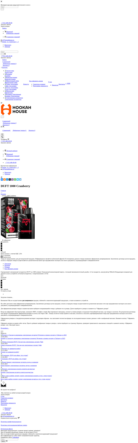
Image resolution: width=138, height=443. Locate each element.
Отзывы (7, 267)
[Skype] (18, 179)
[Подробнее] (1, 340)
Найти (3, 441)
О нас (2, 396)
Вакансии (4, 405)
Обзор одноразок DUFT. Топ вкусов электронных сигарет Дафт (21, 345)
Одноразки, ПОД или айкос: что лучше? (13, 359)
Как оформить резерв (11, 269)
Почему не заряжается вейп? (10, 352)
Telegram (7, 46)
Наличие (7, 265)
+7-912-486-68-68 (6, 23)
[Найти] (2, 9)
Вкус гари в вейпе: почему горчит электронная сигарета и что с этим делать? (25, 379)
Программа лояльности (8, 403)
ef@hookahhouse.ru (8, 40)
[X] (10, 179)
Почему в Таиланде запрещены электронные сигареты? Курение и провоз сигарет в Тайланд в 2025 (33, 338)
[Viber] (12, 179)
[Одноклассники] (4, 179)
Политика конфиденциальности (11, 421)
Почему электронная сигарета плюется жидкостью (17, 372)
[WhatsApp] (15, 179)
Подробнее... (5, 328)
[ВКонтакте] (2, 179)
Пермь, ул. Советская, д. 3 (10, 42)
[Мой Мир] (7, 179)
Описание (8, 263)
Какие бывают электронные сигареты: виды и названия (19, 365)
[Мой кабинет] (1, 119)
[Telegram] (20, 179)
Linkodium (15, 437)
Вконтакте (8, 45)
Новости (3, 401)
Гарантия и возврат (7, 398)
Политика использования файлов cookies (14, 425)
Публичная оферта (7, 429)
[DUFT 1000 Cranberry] (18, 238)
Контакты (4, 399)
